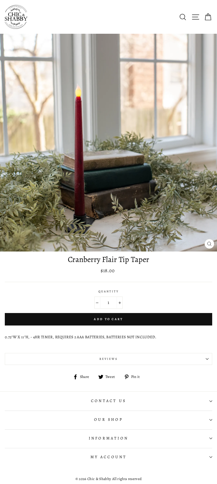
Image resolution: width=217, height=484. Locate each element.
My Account (108, 457)
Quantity (108, 291)
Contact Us (108, 400)
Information (108, 438)
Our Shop (108, 419)
